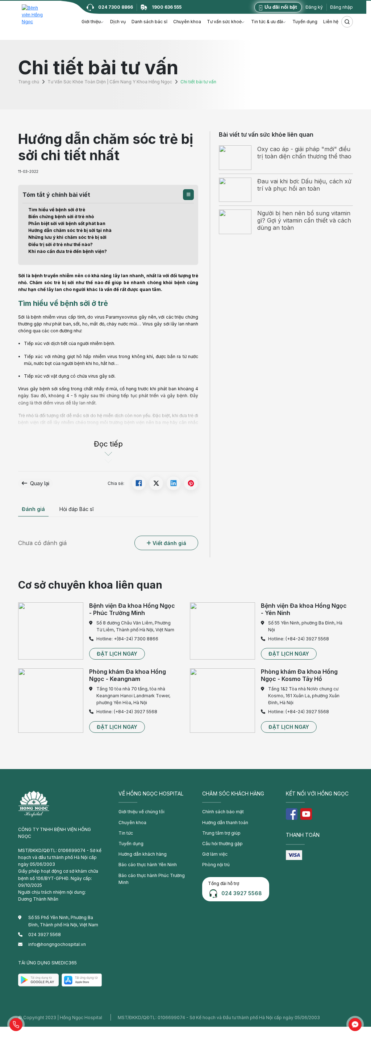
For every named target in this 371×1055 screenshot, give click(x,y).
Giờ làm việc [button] (215, 854)
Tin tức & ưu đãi (267, 21)
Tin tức (125, 833)
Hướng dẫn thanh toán (225, 822)
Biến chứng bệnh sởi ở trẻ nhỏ (61, 216)
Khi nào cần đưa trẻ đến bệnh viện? (67, 251)
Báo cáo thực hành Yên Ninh (147, 864)
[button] (188, 194)
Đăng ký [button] (314, 7)
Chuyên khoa (187, 21)
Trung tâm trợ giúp (221, 833)
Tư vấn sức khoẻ (224, 21)
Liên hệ (330, 21)
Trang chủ (28, 81)
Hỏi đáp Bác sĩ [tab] (76, 509)
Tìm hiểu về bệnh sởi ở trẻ (56, 209)
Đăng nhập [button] (341, 7)
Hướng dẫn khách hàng (142, 854)
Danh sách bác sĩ (149, 21)
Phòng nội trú (216, 864)
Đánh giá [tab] (33, 509)
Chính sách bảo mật (223, 811)
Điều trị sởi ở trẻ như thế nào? (60, 244)
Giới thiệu (91, 21)
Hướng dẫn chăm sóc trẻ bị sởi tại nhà (70, 230)
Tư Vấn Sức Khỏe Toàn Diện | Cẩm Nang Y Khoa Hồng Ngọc (109, 81)
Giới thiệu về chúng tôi (141, 811)
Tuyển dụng (304, 21)
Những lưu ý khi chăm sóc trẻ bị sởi (67, 237)
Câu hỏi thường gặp (222, 843)
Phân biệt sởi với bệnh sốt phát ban (66, 223)
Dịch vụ (118, 21)
